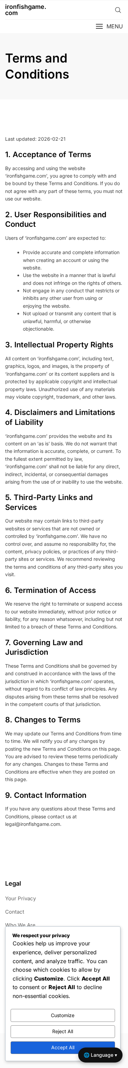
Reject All (62, 1031)
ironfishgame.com (25, 9)
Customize (62, 1015)
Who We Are (20, 925)
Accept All (62, 1047)
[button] (109, 26)
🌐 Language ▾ (100, 1055)
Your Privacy (20, 898)
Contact (14, 912)
